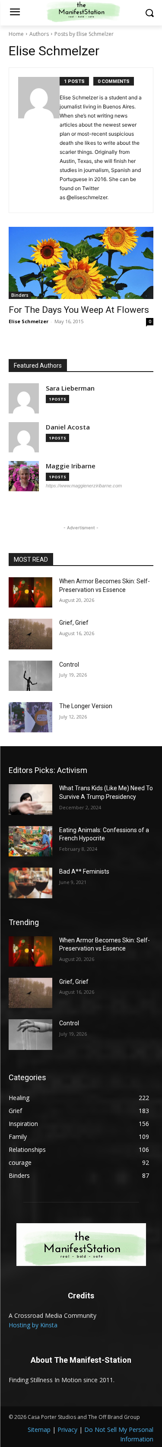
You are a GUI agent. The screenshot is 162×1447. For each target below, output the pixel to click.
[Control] (30, 676)
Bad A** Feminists (84, 871)
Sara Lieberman (70, 388)
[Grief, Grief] (30, 634)
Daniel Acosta (68, 427)
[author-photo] (39, 140)
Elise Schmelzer (28, 321)
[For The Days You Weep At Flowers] (81, 263)
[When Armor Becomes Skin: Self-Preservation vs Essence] (30, 592)
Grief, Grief (74, 622)
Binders (20, 295)
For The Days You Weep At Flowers (79, 310)
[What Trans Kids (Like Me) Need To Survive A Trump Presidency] (30, 799)
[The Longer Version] (30, 717)
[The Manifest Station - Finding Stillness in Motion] (81, 1244)
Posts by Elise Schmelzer (84, 34)
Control (69, 664)
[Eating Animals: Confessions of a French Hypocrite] (30, 841)
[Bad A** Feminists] (30, 883)
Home (16, 34)
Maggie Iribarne (70, 466)
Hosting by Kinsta (33, 1325)
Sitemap (39, 1429)
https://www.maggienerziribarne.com (84, 485)
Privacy (67, 1429)
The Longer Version (85, 706)
